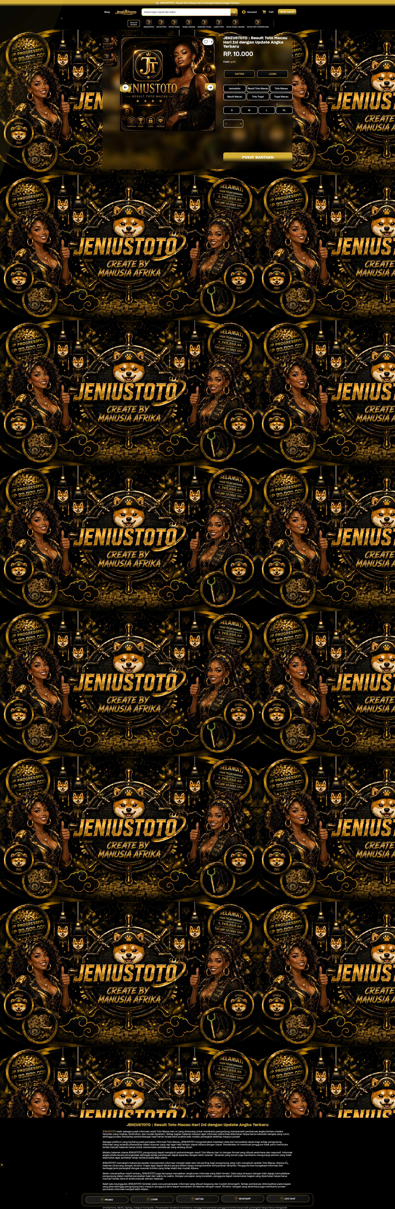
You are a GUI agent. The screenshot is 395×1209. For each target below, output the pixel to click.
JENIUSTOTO (109, 1131)
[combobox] (186, 12)
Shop (107, 12)
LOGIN (272, 74)
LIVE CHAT (290, 1198)
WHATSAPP (245, 1198)
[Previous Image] (125, 87)
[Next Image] (210, 87)
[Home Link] (125, 12)
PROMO (109, 1199)
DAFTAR (239, 74)
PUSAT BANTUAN (258, 157)
